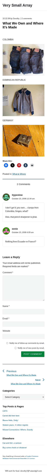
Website (6, 331)
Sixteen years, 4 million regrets (15, 425)
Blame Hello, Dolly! (10, 420)
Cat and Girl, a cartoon (12, 443)
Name (6, 306)
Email (6, 318)
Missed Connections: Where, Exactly (18, 430)
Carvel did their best (11, 416)
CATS (5, 411)
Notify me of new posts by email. (31, 348)
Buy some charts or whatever (15, 448)
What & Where (19, 174)
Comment (8, 272)
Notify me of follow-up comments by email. (26, 343)
